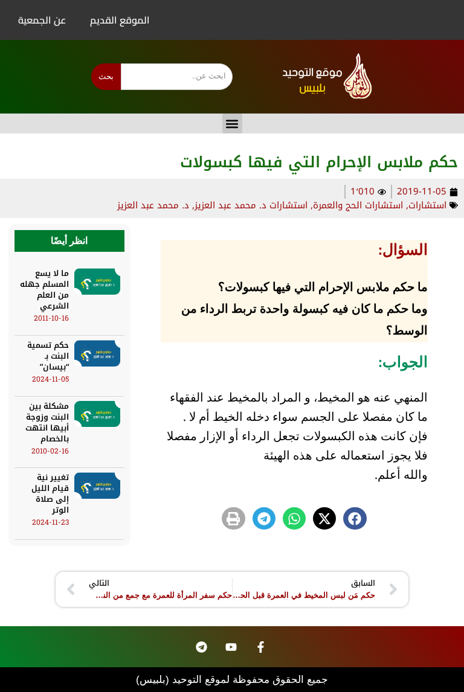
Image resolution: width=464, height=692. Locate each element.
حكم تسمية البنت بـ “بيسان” (48, 356)
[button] (232, 123)
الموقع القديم (120, 20)
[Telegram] (201, 646)
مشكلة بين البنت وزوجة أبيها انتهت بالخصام (47, 422)
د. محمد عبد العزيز (153, 205)
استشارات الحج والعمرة (358, 205)
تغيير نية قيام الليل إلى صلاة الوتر (50, 493)
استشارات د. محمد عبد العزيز (251, 205)
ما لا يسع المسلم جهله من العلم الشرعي (44, 289)
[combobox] (177, 76)
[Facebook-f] (261, 646)
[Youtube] (231, 646)
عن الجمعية (42, 20)
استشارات (427, 205)
